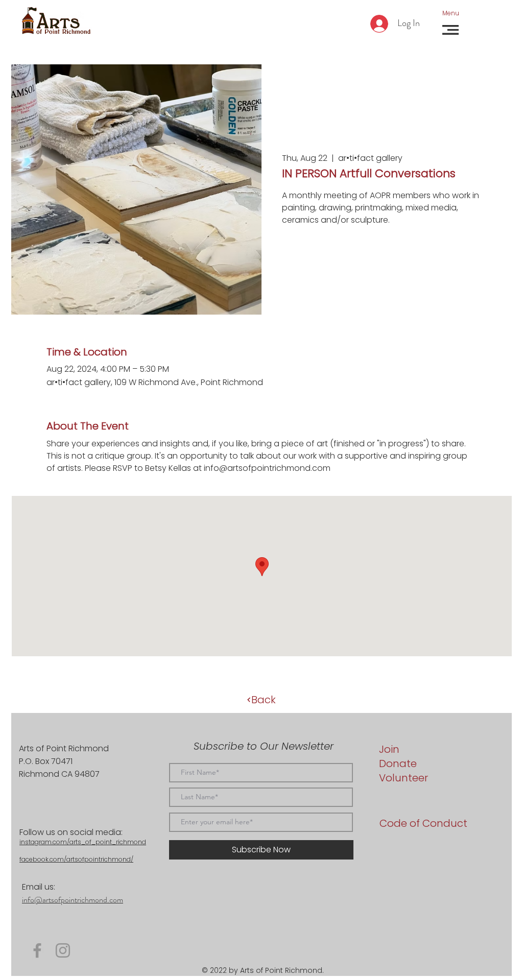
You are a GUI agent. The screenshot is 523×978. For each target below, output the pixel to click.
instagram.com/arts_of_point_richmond (82, 842)
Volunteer (403, 778)
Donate (398, 763)
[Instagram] (63, 950)
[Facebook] (37, 950)
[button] (450, 13)
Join (389, 749)
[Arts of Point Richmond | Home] (56, 21)
